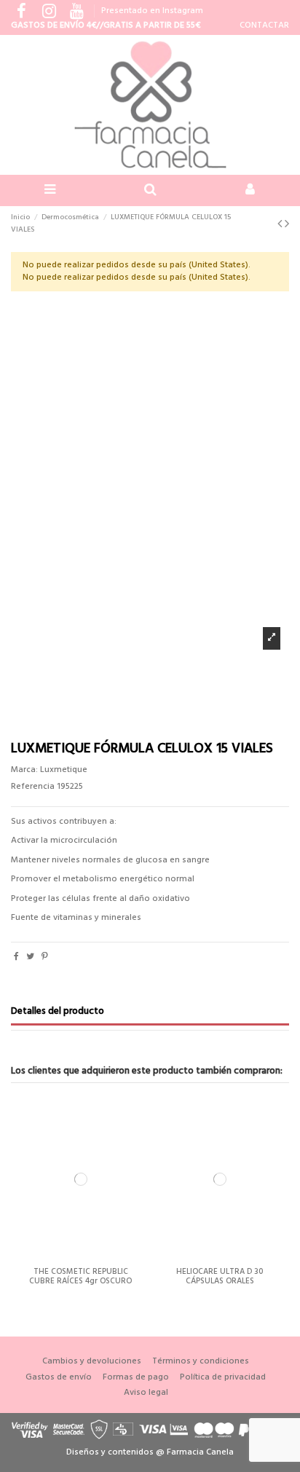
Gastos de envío (58, 1377)
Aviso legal (146, 1393)
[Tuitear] (30, 957)
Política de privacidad (223, 1377)
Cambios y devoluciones (91, 1361)
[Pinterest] (45, 957)
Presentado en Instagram (152, 11)
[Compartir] (16, 957)
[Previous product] (281, 224)
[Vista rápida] (97, 1257)
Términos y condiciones (200, 1361)
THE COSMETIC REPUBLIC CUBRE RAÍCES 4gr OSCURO (80, 1276)
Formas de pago (136, 1377)
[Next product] (287, 224)
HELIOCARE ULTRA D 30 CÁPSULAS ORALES (219, 1276)
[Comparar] (81, 1257)
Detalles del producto (57, 1012)
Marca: (24, 770)
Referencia (33, 787)
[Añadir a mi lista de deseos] (63, 1257)
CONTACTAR (264, 25)
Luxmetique (63, 770)
